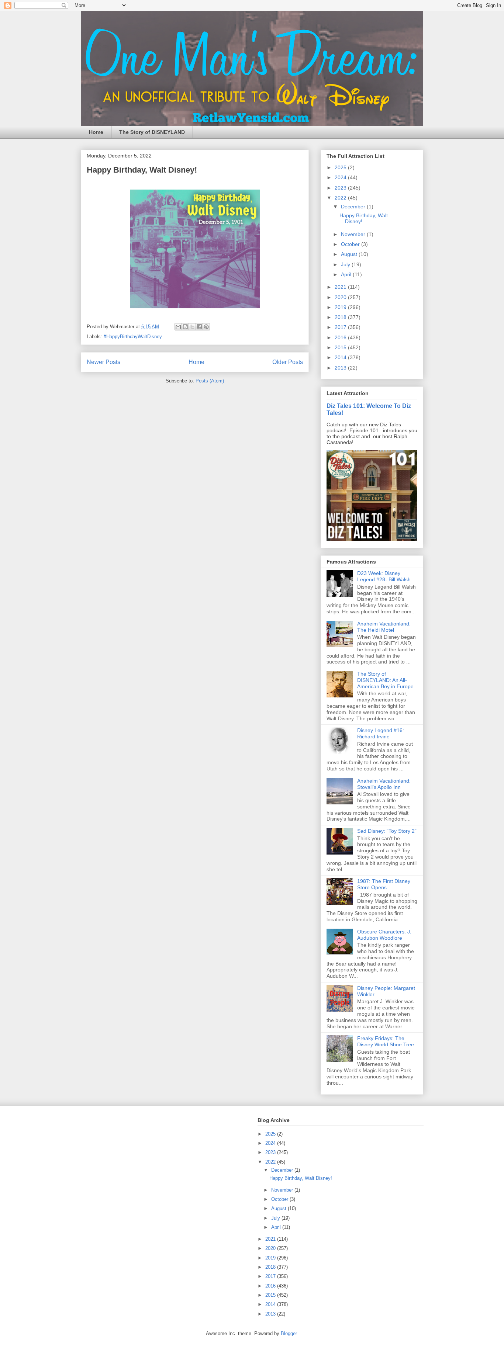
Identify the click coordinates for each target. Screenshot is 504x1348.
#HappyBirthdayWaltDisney (133, 336)
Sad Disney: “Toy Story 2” (387, 831)
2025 (341, 167)
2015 (341, 347)
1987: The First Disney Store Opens (383, 884)
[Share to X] (192, 326)
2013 (341, 368)
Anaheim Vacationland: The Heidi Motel (384, 627)
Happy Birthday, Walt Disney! (142, 169)
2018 (341, 317)
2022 (341, 198)
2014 (341, 357)
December (354, 206)
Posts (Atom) (210, 381)
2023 (341, 188)
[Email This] (178, 326)
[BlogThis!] (185, 326)
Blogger (289, 1333)
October (351, 244)
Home (96, 132)
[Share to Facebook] (199, 326)
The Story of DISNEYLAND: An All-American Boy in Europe (385, 680)
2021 (341, 287)
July (346, 264)
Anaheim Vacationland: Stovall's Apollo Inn (384, 784)
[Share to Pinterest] (206, 326)
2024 (341, 177)
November (354, 234)
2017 (341, 327)
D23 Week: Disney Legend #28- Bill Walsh (384, 576)
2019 (341, 307)
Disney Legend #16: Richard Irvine (380, 733)
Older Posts (287, 362)
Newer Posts (103, 362)
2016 (341, 337)
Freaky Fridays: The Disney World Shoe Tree (385, 1041)
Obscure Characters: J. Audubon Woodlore (384, 935)
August (350, 254)
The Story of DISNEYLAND (152, 132)
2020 (341, 297)
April (347, 274)
